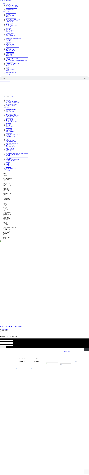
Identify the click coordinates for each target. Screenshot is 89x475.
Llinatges (2, 341)
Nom (1, 339)
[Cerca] (86, 349)
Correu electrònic (4, 344)
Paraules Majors (4, 329)
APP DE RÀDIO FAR (5, 81)
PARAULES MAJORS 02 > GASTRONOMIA (11, 326)
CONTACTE (67, 351)
